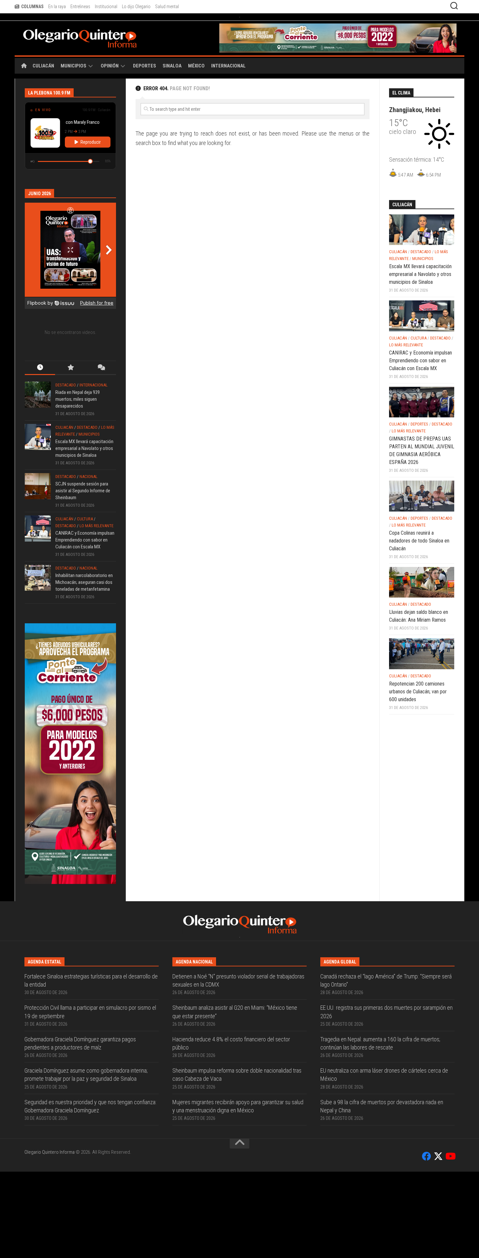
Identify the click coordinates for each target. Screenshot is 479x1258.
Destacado (65, 401)
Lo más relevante (96, 542)
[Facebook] (426, 1242)
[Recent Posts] (40, 385)
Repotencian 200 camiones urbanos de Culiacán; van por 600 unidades (418, 708)
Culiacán (43, 82)
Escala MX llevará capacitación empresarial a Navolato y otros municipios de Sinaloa (84, 465)
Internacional (228, 82)
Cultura (85, 535)
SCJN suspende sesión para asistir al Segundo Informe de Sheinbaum (82, 507)
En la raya (57, 6)
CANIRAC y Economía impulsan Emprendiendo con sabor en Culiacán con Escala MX (84, 556)
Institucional (106, 6)
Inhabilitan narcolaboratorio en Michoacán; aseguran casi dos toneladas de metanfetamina (84, 599)
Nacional (88, 493)
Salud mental (167, 6)
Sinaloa (172, 82)
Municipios (73, 82)
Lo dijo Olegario (136, 6)
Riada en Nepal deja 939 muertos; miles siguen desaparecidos (77, 416)
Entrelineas (80, 6)
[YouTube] (450, 1242)
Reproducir (90, 158)
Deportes (144, 82)
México (196, 82)
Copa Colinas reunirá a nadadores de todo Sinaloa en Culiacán (419, 557)
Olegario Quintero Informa (49, 1238)
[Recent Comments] (101, 385)
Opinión (110, 82)
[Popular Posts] (70, 385)
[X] (438, 1242)
